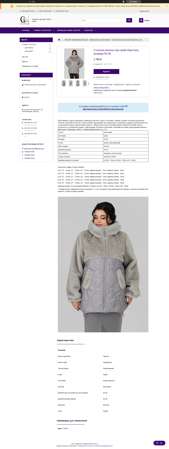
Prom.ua (95, 444)
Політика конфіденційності (104, 446)
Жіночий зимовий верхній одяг (76, 40)
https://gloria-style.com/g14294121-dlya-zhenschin (103, 109)
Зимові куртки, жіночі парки (99, 40)
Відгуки (24, 61)
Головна (25, 30)
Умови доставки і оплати (68, 30)
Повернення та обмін (30, 66)
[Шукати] (129, 20)
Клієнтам (88, 30)
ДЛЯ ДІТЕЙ (29, 51)
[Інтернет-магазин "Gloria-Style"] (24, 24)
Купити (106, 72)
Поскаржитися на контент (86, 446)
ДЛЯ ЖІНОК (29, 48)
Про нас (25, 57)
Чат (161, 443)
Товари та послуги (42, 30)
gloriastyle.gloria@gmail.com (34, 148)
